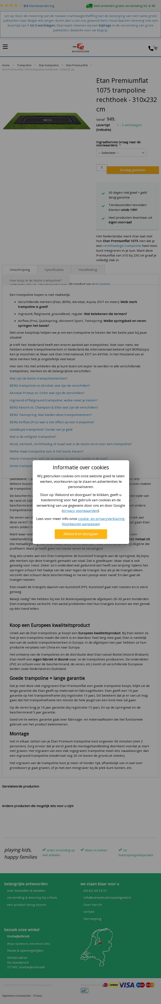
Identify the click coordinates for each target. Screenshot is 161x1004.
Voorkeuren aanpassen (81, 523)
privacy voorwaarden (80, 510)
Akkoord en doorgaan (81, 534)
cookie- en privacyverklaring (101, 518)
